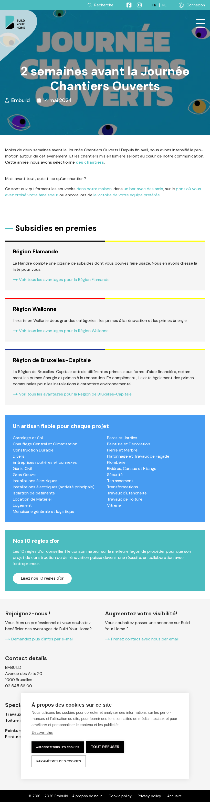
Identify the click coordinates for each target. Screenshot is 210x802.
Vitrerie (114, 505)
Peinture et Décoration (128, 444)
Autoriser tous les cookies (57, 747)
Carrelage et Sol (28, 437)
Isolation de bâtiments (34, 493)
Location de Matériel (32, 499)
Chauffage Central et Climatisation (45, 444)
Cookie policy (120, 796)
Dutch (164, 5)
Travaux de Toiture (124, 499)
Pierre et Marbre (122, 450)
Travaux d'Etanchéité (127, 493)
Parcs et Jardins (122, 437)
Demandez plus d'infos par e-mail (42, 639)
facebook (127, 5)
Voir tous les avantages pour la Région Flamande (64, 279)
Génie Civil (22, 468)
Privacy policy (149, 796)
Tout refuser (105, 747)
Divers (18, 456)
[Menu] (200, 23)
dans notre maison (94, 188)
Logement (22, 505)
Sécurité (115, 474)
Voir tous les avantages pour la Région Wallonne (64, 330)
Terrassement (120, 480)
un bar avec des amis (143, 188)
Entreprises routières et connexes (45, 462)
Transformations (122, 487)
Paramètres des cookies (58, 761)
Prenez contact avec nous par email (144, 639)
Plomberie (116, 462)
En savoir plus (42, 733)
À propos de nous (87, 796)
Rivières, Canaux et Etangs (131, 468)
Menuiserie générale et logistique (43, 511)
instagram (137, 5)
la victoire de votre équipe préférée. (127, 195)
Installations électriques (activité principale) (53, 487)
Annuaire (174, 796)
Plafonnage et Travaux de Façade (138, 456)
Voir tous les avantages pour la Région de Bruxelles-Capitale (75, 394)
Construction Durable (33, 450)
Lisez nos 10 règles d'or (42, 578)
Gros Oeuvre (25, 474)
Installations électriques (35, 480)
